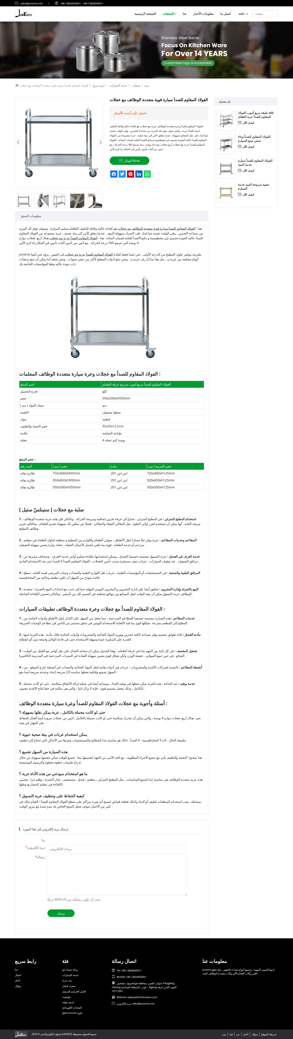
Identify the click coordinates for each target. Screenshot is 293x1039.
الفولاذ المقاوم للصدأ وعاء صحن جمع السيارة (254, 139)
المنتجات (168, 13)
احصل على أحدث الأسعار (130, 113)
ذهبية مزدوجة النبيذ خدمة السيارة (253, 186)
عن (238, 1034)
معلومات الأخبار (203, 13)
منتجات (136, 85)
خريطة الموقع (268, 1034)
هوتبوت (66, 997)
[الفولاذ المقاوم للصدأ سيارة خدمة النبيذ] (226, 168)
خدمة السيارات (118, 85)
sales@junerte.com (31, 3)
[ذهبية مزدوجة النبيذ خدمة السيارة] (226, 192)
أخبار (17, 980)
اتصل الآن (246, 123)
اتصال (18, 975)
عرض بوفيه (68, 1002)
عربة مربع (99, 85)
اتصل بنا (225, 13)
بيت (146, 85)
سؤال (18, 986)
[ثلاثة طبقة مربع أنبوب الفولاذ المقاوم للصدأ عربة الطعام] (226, 120)
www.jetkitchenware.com (142, 997)
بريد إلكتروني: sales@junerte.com (133, 1003)
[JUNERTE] (146, 50)
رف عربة (67, 980)
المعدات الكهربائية (72, 1007)
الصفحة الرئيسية (145, 13)
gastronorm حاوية (72, 1013)
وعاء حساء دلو (70, 969)
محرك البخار (68, 986)
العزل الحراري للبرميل (74, 991)
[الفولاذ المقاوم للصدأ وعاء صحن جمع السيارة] (226, 144)
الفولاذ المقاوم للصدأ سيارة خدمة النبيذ (255, 162)
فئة (231, 1034)
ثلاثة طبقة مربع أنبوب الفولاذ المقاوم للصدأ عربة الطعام (255, 115)
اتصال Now (129, 160)
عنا (185, 13)
